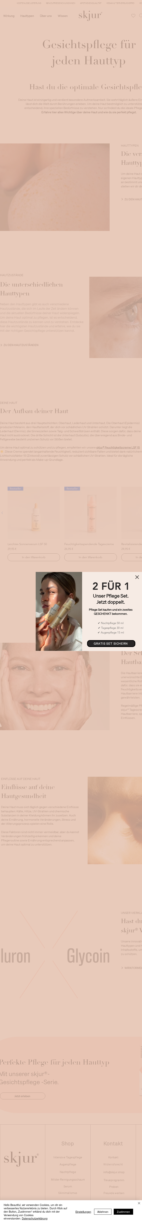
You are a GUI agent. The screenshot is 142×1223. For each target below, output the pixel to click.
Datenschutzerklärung (35, 1218)
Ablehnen (102, 1212)
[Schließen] (139, 1203)
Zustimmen (123, 1212)
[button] (137, 577)
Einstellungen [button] (83, 1212)
